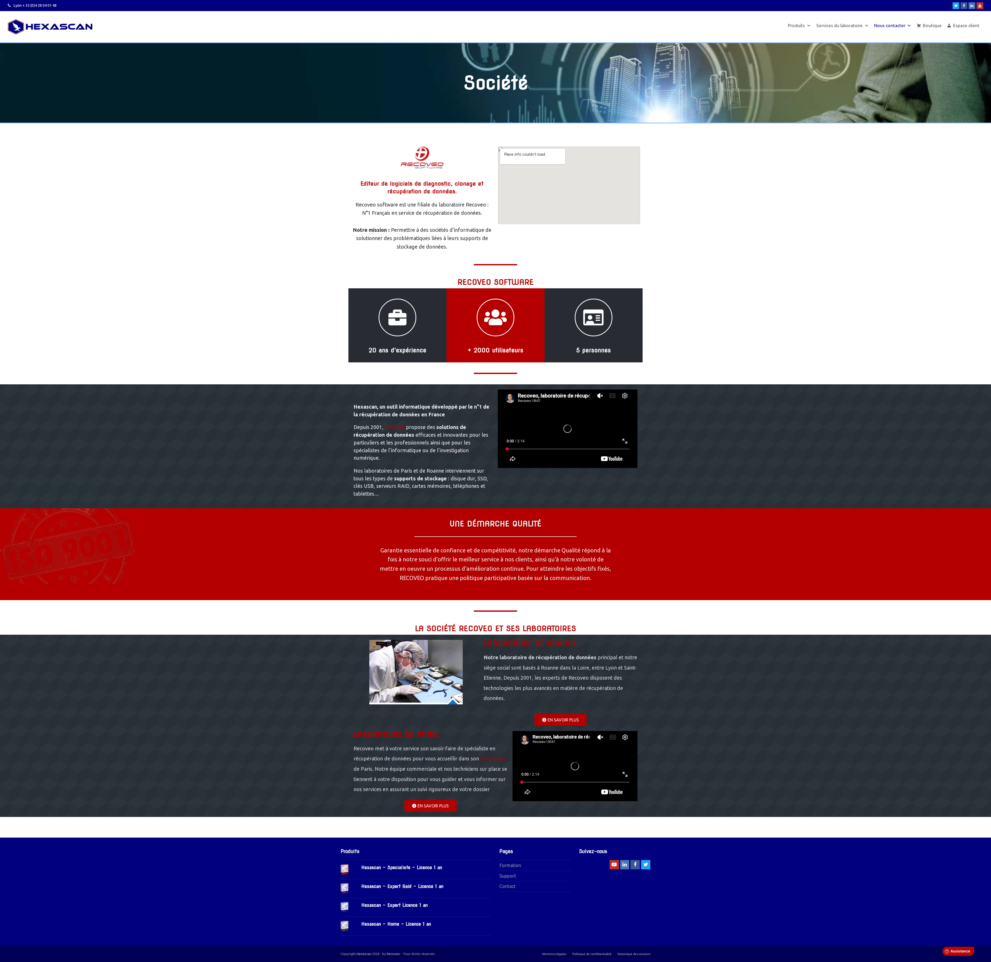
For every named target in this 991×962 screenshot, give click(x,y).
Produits (796, 25)
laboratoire (493, 758)
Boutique (932, 25)
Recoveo (395, 427)
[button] (560, 720)
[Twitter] (956, 5)
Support (507, 875)
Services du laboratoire (839, 25)
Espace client (966, 25)
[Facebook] (964, 5)
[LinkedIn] (972, 5)
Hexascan (364, 954)
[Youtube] (980, 5)
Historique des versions (634, 954)
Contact (507, 886)
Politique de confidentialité (592, 954)
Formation (510, 865)
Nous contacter (889, 25)
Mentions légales (554, 954)
